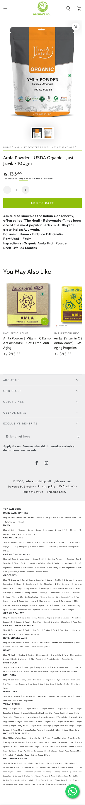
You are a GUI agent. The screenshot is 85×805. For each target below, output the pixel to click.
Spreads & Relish (40, 609)
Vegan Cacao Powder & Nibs (29, 721)
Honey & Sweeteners (26, 584)
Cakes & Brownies (51, 622)
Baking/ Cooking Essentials (33, 580)
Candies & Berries (26, 655)
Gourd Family (53, 563)
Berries (62, 542)
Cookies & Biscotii (10, 647)
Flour (78, 597)
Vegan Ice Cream (65, 709)
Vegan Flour (50, 721)
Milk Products (18, 534)
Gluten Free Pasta (11, 767)
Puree (75, 671)
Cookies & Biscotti (23, 622)
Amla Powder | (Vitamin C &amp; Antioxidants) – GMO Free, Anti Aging (27, 343)
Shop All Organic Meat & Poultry (17, 630)
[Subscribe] (79, 436)
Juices (77, 588)
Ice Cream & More (69, 517)
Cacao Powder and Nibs (62, 588)
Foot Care (75, 680)
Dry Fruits (24, 647)
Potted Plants (42, 572)
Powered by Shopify (21, 486)
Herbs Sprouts (68, 563)
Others (6, 551)
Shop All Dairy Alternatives (14, 517)
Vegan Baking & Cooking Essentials (37, 713)
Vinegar (71, 609)
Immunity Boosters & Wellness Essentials (44, 147)
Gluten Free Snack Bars (13, 784)
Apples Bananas (49, 542)
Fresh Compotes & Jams (38, 742)
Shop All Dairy (9, 530)
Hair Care (7, 684)
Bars (78, 642)
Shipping (24, 178)
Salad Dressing (73, 605)
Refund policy (68, 486)
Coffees (17, 592)
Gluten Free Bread (36, 763)
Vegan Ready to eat (20, 726)
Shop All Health (10, 655)
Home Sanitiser (29, 696)
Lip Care (33, 684)
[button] (68, 8)
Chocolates (65, 622)
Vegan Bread (33, 717)
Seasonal (52, 547)
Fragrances (50, 680)
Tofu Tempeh (10, 522)
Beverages (45, 588)
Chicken (47, 630)
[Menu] (5, 8)
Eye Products (63, 680)
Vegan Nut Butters (66, 721)
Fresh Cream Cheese (65, 746)
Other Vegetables (68, 567)
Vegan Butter (74, 713)
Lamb (67, 630)
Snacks (35, 642)
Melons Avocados (37, 547)
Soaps (5, 688)
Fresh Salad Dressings (29, 746)
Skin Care (75, 684)
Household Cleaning (46, 696)
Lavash (66, 618)
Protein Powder (53, 659)
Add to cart (42, 203)
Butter (31, 517)
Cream (39, 530)
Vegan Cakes (63, 717)
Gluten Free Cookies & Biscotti (60, 784)
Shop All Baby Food (12, 667)
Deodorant (37, 680)
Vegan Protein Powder (34, 730)
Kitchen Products (64, 696)
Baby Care (26, 680)
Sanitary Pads (63, 684)
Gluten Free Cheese (48, 767)
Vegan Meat (17, 730)
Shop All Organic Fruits (13, 542)
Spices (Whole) (9, 609)
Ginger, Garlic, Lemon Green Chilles (29, 563)
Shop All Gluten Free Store (14, 763)
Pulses (56, 605)
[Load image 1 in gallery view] (37, 133)
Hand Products (20, 684)
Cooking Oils (17, 597)
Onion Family (53, 567)
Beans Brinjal (38, 559)
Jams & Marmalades (40, 601)
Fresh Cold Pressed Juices (63, 742)
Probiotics (40, 659)
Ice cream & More (53, 530)
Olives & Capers (37, 605)
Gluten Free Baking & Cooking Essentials (53, 772)
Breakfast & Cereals (60, 592)
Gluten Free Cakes (55, 763)
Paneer (29, 534)
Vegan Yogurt (20, 717)
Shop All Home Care (11, 696)
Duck (55, 630)
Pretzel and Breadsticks (62, 642)
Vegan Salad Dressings (41, 726)
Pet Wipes (18, 701)
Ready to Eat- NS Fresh (40, 738)
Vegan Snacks (48, 709)
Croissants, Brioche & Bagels (39, 618)
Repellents (28, 701)
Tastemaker (55, 609)
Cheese (39, 517)
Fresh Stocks (51, 751)
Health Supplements (20, 659)
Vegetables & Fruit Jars (60, 671)
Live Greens (28, 567)
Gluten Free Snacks (29, 767)
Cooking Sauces (47, 597)
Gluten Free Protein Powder (67, 780)
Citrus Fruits (74, 542)
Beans (49, 580)
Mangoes (23, 547)
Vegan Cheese (32, 709)
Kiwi (14, 547)
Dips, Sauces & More (64, 597)
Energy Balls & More (59, 655)
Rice (63, 605)
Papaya (6, 547)
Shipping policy (56, 491)
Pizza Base (77, 622)
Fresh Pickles (47, 746)
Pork (5, 634)
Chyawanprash (42, 655)
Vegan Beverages (48, 717)
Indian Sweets (37, 647)
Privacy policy (46, 486)
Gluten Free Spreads (24, 772)
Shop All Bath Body (11, 680)
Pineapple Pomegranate (70, 547)
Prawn (12, 634)
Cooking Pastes (30, 592)
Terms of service (32, 491)
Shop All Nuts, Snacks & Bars (16, 642)
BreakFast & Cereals (63, 580)
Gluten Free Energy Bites (40, 780)
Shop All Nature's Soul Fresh (15, 738)
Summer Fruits (33, 542)
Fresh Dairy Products (14, 755)
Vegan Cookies (60, 713)
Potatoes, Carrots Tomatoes (22, 572)
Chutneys (7, 592)
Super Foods (67, 659)
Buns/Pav (37, 622)
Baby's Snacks (42, 667)
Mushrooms (40, 567)
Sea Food (37, 630)
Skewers (76, 630)
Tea (63, 609)
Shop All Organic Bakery (13, 618)
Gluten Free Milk (67, 767)
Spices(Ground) (24, 609)
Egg (61, 630)
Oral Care (50, 684)
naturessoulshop (35, 481)
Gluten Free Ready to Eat (14, 780)
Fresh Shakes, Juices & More (37, 755)
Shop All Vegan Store (12, 709)
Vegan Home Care (71, 730)
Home (7, 147)
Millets (77, 601)
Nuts (47, 647)
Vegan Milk (7, 717)
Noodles (6, 605)
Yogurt (21, 522)
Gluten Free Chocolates (35, 784)
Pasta (49, 605)
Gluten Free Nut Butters (69, 776)
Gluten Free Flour (72, 763)
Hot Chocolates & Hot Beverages (55, 584)
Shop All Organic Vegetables (16, 559)
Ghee (5, 601)
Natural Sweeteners (39, 671)
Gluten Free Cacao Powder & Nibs (39, 776)
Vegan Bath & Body (54, 730)
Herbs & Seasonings (19, 601)
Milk (65, 530)
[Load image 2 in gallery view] (48, 133)
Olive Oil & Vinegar (20, 605)
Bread (57, 618)
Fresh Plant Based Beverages (30, 751)
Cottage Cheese (51, 517)
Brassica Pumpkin (55, 559)
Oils (32, 659)
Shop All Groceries (11, 580)
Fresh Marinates (32, 634)
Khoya (73, 530)
